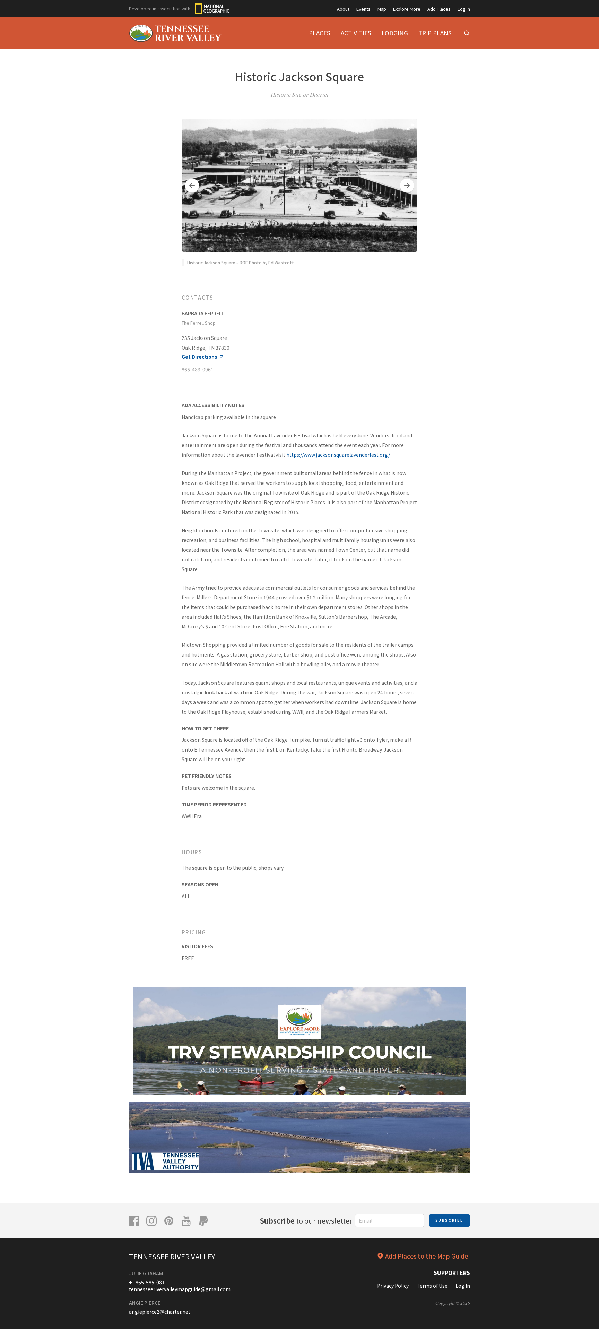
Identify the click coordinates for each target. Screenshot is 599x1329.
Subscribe (449, 1220)
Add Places (439, 9)
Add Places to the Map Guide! (427, 1256)
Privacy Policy (393, 1285)
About (343, 9)
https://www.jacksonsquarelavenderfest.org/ (338, 454)
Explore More (406, 9)
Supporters (452, 1272)
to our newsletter (306, 1221)
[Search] (466, 32)
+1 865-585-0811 (148, 1282)
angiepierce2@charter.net (159, 1311)
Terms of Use (432, 1285)
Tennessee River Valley (172, 1256)
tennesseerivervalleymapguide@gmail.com (180, 1289)
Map (381, 9)
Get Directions (199, 356)
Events (363, 9)
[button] (192, 185)
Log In (464, 9)
